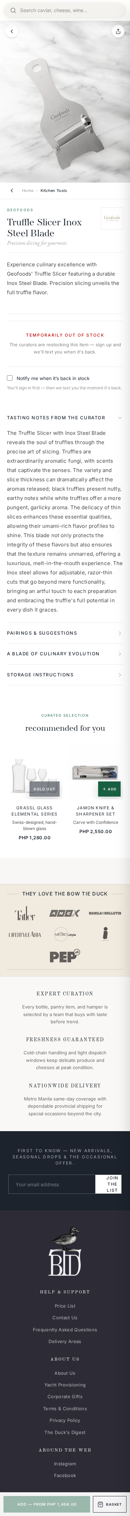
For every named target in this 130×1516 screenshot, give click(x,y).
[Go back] (12, 31)
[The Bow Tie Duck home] (65, 1250)
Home (27, 190)
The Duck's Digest (65, 1432)
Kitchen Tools (54, 190)
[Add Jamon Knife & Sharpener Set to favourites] (113, 754)
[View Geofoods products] (112, 218)
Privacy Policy (65, 1420)
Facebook (65, 1475)
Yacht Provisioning (65, 1384)
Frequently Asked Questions (65, 1329)
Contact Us (64, 1317)
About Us (65, 1373)
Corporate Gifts (65, 1396)
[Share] (118, 31)
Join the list (112, 1184)
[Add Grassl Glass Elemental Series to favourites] (52, 754)
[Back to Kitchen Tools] (11, 190)
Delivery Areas (65, 1341)
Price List (65, 1306)
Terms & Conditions (65, 1408)
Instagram (65, 1463)
